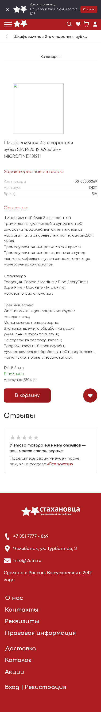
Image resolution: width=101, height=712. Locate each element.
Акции (14, 672)
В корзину (27, 395)
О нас (14, 598)
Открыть (88, 9)
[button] (8, 24)
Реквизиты (22, 621)
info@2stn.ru (27, 560)
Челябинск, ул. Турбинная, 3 (45, 548)
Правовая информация (40, 633)
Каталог (18, 660)
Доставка (20, 648)
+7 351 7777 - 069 (31, 536)
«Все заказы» (60, 464)
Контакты (22, 610)
